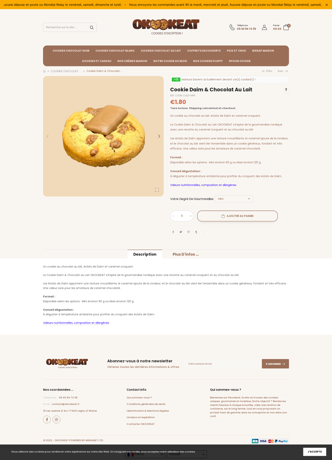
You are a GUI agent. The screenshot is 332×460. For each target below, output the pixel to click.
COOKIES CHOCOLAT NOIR (71, 51)
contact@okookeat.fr (66, 404)
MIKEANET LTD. (94, 440)
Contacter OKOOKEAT (141, 424)
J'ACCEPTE (315, 451)
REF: (172, 95)
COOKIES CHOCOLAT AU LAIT (161, 51)
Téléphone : (50, 397)
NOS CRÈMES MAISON (132, 61)
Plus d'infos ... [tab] (186, 254)
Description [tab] (144, 254)
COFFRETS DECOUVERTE (204, 51)
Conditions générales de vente (146, 404)
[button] (159, 136)
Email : (47, 404)
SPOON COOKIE (240, 61)
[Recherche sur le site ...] (92, 27)
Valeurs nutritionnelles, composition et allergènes (203, 185)
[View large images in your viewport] (157, 190)
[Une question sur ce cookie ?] (286, 89)
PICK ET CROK (236, 51)
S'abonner (273, 364)
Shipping (195, 108)
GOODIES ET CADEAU (96, 61)
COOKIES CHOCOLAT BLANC (115, 51)
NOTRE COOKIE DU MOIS (170, 61)
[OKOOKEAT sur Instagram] (56, 419)
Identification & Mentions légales (148, 411)
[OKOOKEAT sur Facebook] (47, 419)
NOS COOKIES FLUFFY (208, 61)
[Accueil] (44, 71)
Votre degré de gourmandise (192, 199)
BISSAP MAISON (263, 51)
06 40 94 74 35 (68, 397)
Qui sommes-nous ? (139, 397)
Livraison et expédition (141, 417)
